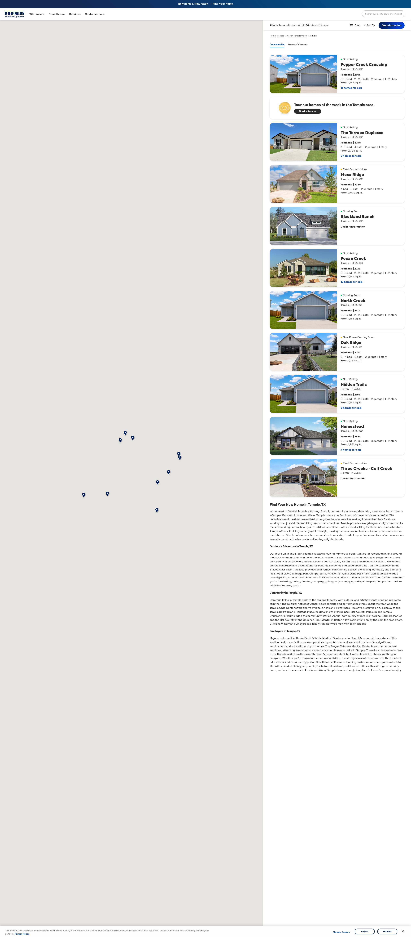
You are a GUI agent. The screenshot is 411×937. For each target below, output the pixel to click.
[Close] (403, 931)
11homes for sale (351, 88)
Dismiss (387, 931)
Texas (281, 35)
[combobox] (383, 13)
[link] (337, 108)
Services (75, 14)
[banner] (205, 4)
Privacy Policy (22, 933)
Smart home (57, 14)
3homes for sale (351, 155)
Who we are (36, 14)
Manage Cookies (341, 932)
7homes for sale (351, 449)
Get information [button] (391, 25)
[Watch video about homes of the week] (283, 107)
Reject (364, 931)
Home (273, 35)
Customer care (94, 14)
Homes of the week (298, 44)
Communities (277, 44)
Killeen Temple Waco (297, 35)
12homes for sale (352, 281)
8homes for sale (351, 407)
